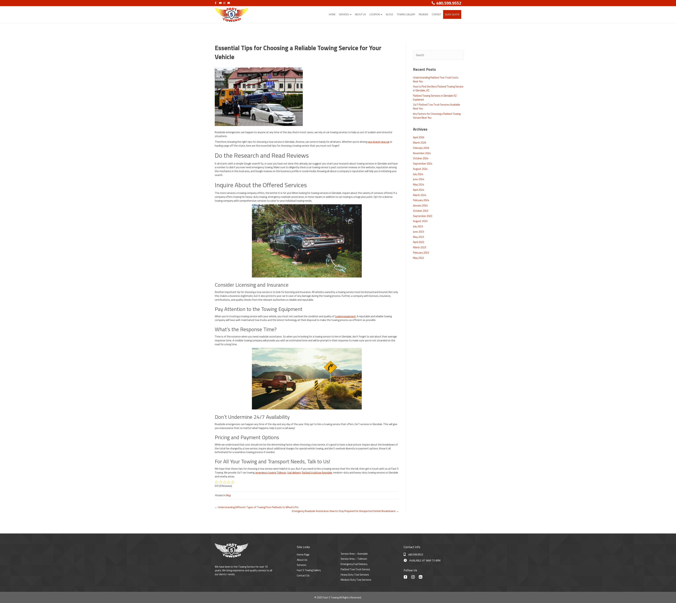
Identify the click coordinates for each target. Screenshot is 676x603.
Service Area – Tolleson (354, 559)
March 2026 (419, 143)
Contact (436, 14)
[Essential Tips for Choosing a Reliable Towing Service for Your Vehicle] (259, 96)
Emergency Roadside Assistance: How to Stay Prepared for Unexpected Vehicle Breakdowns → (345, 511)
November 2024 (422, 153)
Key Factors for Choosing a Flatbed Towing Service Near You (437, 116)
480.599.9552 (415, 555)
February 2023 (421, 253)
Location (375, 14)
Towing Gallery (406, 14)
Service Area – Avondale (354, 554)
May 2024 (418, 184)
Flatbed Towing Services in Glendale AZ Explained (435, 98)
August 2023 (420, 221)
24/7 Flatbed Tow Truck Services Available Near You (436, 107)
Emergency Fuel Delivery (354, 564)
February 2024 (421, 200)
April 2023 (418, 242)
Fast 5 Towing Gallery (309, 570)
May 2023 (418, 237)
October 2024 (420, 158)
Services (344, 14)
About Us (360, 14)
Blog (228, 495)
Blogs (389, 14)
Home (332, 14)
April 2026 (418, 137)
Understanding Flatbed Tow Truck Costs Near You (435, 79)
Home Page (303, 555)
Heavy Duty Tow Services (355, 575)
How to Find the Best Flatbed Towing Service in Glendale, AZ (438, 88)
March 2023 (419, 247)
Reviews (423, 14)
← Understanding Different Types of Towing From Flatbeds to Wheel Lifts (257, 507)
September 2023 (422, 216)
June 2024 (418, 179)
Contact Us (303, 575)
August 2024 (420, 169)
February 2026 (421, 148)
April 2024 (418, 190)
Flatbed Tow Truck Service (355, 569)
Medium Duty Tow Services (356, 580)
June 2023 (418, 232)
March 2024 (419, 195)
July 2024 (418, 174)
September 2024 (422, 164)
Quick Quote (452, 14)
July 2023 (418, 226)
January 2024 (420, 205)
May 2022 (418, 258)
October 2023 (420, 211)
